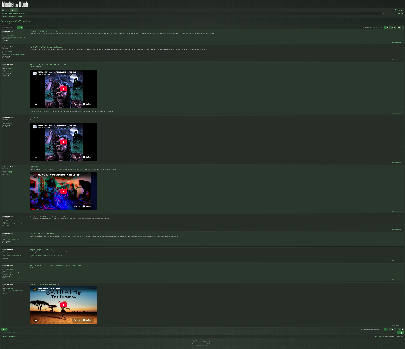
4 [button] (392, 27)
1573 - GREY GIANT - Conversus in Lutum (13, 223)
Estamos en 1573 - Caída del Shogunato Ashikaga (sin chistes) (12, 273)
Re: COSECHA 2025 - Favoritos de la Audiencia (48, 64)
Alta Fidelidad (8, 51)
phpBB (198, 340)
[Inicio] (15, 4)
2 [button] (387, 27)
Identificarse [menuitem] (399, 10)
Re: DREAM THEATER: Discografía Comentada (47, 47)
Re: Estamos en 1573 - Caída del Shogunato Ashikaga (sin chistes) (55, 265)
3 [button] (389, 27)
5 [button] (394, 27)
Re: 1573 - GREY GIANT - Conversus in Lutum (47, 216)
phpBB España (209, 343)
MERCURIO (9, 123)
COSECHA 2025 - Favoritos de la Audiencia (13, 72)
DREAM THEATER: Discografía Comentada (13, 54)
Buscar (5, 13)
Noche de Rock (8, 31)
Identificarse (14, 13)
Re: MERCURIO (35, 118)
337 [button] (399, 27)
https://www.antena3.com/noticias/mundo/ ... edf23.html (47, 256)
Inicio (7, 10)
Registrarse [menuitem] (402, 10)
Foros (15, 10)
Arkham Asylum (9, 35)
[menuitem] (395, 10)
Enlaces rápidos (3, 10)
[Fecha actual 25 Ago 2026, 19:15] (401, 16)
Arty (199, 341)
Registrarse (24, 13)
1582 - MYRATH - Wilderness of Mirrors (16, 290)
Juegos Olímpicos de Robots (13, 239)
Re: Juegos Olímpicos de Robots (42, 234)
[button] (381, 27)
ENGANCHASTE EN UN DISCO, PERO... (16, 37)
